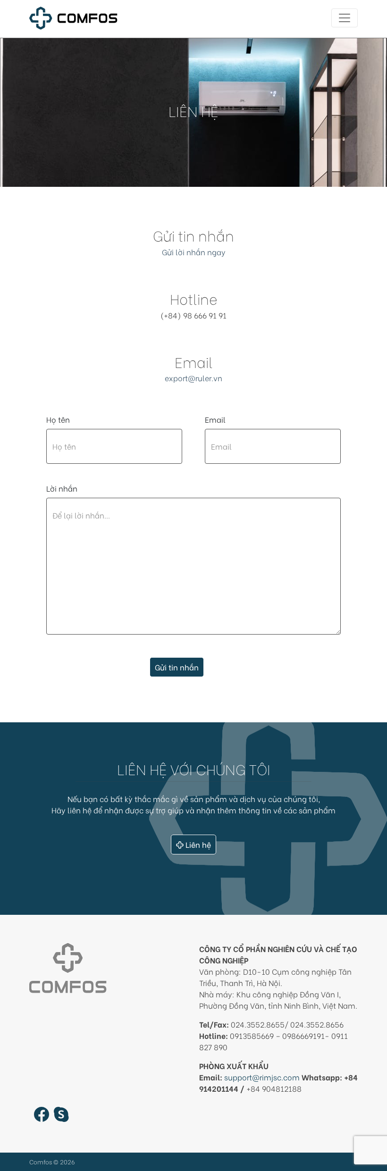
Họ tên (58, 419)
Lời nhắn (61, 488)
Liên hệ (198, 844)
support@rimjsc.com (262, 1076)
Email (215, 419)
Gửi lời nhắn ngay (194, 251)
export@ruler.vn (193, 377)
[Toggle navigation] (344, 17)
